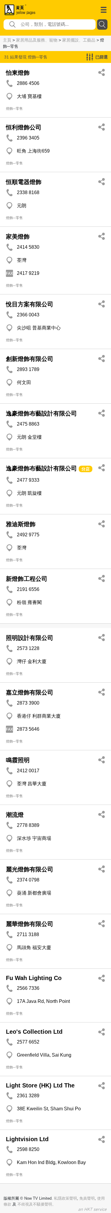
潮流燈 (15, 814)
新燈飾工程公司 (26, 578)
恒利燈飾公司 (23, 127)
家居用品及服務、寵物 (36, 40)
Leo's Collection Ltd (34, 1031)
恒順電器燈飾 (23, 182)
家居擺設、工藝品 (78, 40)
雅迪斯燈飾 (21, 524)
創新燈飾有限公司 (29, 359)
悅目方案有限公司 (29, 304)
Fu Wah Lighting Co (34, 978)
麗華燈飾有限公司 (29, 924)
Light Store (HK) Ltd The (40, 1085)
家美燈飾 (18, 236)
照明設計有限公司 (29, 638)
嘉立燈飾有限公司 (29, 692)
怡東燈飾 (18, 72)
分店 (85, 469)
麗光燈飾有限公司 (29, 869)
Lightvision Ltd (27, 1139)
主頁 (7, 40)
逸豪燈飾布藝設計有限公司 (41, 413)
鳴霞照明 (18, 760)
